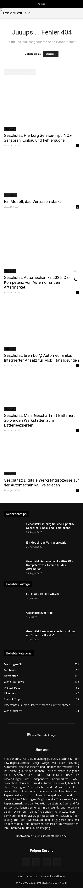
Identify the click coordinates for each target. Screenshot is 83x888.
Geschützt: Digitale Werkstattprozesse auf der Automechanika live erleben (41, 482)
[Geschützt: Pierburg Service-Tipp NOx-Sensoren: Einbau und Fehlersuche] (41, 105)
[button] (77, 13)
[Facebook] (26, 862)
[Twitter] (57, 862)
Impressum (32, 876)
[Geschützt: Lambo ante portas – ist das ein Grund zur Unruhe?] (13, 636)
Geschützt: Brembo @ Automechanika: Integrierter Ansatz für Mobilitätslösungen (41, 358)
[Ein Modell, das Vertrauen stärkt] (41, 175)
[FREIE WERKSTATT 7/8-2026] (13, 599)
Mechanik (9, 129)
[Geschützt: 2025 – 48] (13, 617)
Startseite (51, 54)
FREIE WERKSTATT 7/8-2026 (43, 594)
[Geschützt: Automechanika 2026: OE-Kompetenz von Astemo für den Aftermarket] (41, 244)
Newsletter (10, 195)
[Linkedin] (47, 862)
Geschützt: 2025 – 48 (39, 612)
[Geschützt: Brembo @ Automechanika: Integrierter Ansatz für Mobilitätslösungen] (41, 325)
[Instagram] (36, 862)
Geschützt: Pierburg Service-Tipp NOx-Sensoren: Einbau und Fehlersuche (38, 138)
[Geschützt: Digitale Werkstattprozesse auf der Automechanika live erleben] (41, 457)
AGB (20, 876)
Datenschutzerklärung (53, 876)
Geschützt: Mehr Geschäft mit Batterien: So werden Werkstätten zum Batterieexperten (39, 420)
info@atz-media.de (55, 836)
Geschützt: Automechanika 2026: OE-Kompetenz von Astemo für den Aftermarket (37, 282)
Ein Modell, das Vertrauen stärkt (32, 201)
